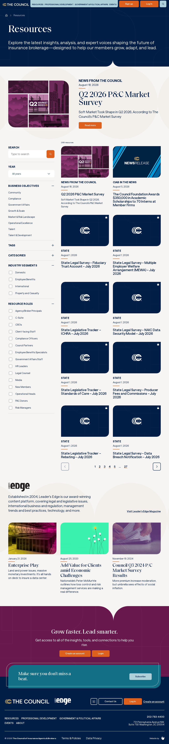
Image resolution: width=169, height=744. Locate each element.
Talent (11, 229)
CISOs (18, 324)
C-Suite (19, 317)
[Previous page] (65, 467)
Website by (154, 738)
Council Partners (24, 345)
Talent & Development (20, 235)
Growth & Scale (16, 210)
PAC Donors (21, 400)
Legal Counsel (22, 373)
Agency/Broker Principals (28, 310)
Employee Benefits (25, 279)
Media (18, 380)
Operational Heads (25, 393)
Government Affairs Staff (29, 359)
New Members (23, 387)
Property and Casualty (27, 293)
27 (125, 466)
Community (14, 192)
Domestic (20, 272)
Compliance (14, 198)
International (22, 286)
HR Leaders (21, 366)
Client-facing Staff (25, 331)
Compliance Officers (26, 338)
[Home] (6, 15)
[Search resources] (50, 154)
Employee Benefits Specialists (31, 352)
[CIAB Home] (16, 4)
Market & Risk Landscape (21, 216)
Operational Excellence (20, 223)
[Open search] (163, 4)
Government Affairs (19, 204)
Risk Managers (23, 407)
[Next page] (157, 467)
